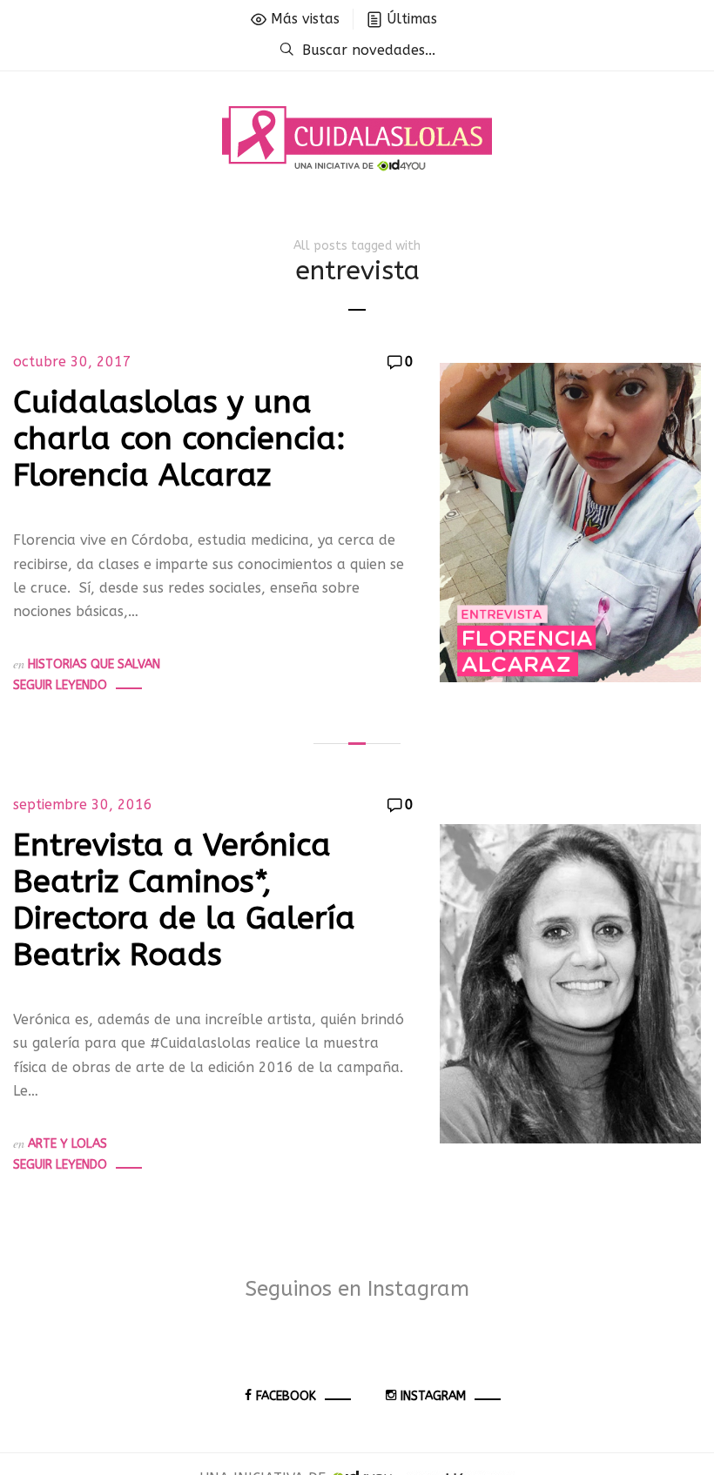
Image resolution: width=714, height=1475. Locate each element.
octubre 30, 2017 (72, 361)
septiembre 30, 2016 (82, 804)
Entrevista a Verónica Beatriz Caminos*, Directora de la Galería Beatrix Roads (184, 900)
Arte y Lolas (67, 1143)
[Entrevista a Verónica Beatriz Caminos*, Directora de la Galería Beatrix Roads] (570, 983)
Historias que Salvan (94, 664)
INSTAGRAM (433, 1396)
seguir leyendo (60, 685)
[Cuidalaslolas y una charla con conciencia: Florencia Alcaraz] (570, 521)
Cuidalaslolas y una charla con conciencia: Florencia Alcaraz (179, 438)
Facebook (286, 1396)
